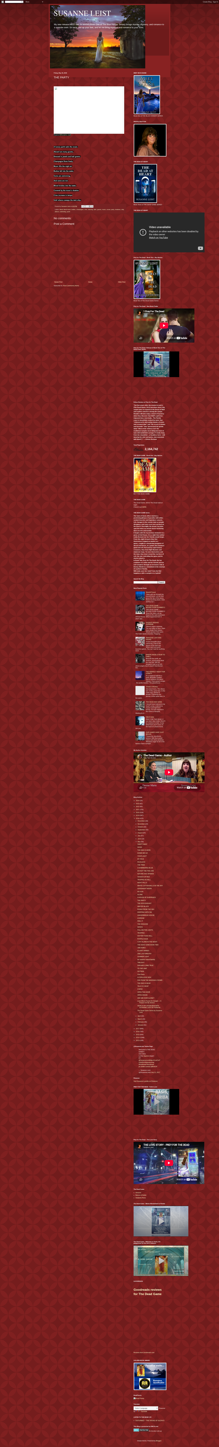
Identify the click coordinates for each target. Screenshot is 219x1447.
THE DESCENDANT (144, 903)
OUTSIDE (140, 971)
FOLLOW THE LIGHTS (145, 930)
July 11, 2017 (155, 1072)
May (139, 842)
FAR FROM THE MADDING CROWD (149, 980)
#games (146, 1056)
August (140, 833)
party (112, 209)
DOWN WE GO (142, 853)
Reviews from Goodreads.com (144, 1352)
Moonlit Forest (151, 592)
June (139, 839)
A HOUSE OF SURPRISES (146, 897)
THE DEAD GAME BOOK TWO (147, 945)
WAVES (140, 927)
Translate (144, 1411)
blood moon (67, 209)
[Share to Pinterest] (92, 206)
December (141, 821)
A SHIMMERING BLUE (145, 868)
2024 (138, 801)
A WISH (140, 989)
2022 (138, 806)
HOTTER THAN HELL (144, 936)
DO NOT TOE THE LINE (145, 871)
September (142, 830)
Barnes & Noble (140, 1195)
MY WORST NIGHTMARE (146, 960)
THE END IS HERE (144, 850)
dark (95, 209)
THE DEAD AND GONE (154, 702)
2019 (138, 815)
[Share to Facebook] (89, 206)
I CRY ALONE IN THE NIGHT (147, 942)
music (104, 209)
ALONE (140, 894)
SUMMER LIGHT (143, 957)
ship (122, 209)
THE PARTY (141, 900)
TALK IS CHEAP (143, 986)
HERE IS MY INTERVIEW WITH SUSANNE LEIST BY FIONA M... (149, 1006)
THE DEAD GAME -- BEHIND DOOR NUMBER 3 (155, 606)
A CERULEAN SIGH (144, 977)
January (141, 1025)
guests (99, 209)
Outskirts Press (140, 1198)
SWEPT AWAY (142, 844)
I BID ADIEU (141, 948)
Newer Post (58, 282)
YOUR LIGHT (142, 856)
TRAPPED (141, 933)
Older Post (121, 282)
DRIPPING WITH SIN (144, 912)
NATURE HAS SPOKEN (145, 874)
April (139, 1016)
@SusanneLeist (144, 1060)
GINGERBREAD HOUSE (145, 915)
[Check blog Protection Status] (141, 1431)
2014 (138, 1037)
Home (90, 282)
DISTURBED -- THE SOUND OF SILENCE (150, 1420)
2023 (138, 804)
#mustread (150, 1064)
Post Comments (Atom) (71, 286)
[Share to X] (87, 206)
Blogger (158, 1441)
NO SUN (140, 892)
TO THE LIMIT (142, 968)
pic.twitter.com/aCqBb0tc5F (148, 1066)
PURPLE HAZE (142, 939)
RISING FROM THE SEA (145, 909)
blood (61, 209)
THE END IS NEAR (144, 983)
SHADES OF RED (143, 877)
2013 (138, 1040)
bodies (73, 209)
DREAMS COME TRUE (145, 965)
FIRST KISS (150, 717)
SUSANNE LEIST (82, 13)
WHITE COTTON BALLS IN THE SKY (150, 886)
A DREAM (140, 918)
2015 (138, 1035)
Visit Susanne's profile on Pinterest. (146, 1081)
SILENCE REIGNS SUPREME (152, 623)
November (141, 824)
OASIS (139, 847)
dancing (90, 209)
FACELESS (141, 862)
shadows (118, 209)
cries (85, 209)
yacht (68, 211)
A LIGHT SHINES (143, 951)
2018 (138, 818)
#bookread (142, 1064)
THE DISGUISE (142, 924)
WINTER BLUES (143, 906)
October (140, 827)
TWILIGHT (140, 962)
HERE (144, 507)
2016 (138, 1031)
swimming (63, 211)
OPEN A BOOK (142, 995)
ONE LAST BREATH (144, 954)
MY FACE (140, 859)
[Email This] (82, 206)
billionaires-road (65, 135)
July (139, 836)
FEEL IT (140, 921)
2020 (138, 812)
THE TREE (141, 865)
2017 (138, 1029)
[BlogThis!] (85, 206)
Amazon (138, 1193)
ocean (108, 209)
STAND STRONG (152, 687)
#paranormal (149, 1062)
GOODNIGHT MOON (144, 888)
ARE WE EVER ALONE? (145, 998)
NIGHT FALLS (142, 883)
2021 (138, 809)
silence (57, 211)
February (141, 1022)
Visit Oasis (141, 974)
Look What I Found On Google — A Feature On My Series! (149, 1002)
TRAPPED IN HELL (144, 880)
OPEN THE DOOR (143, 992)
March (140, 1019)
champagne (80, 209)
